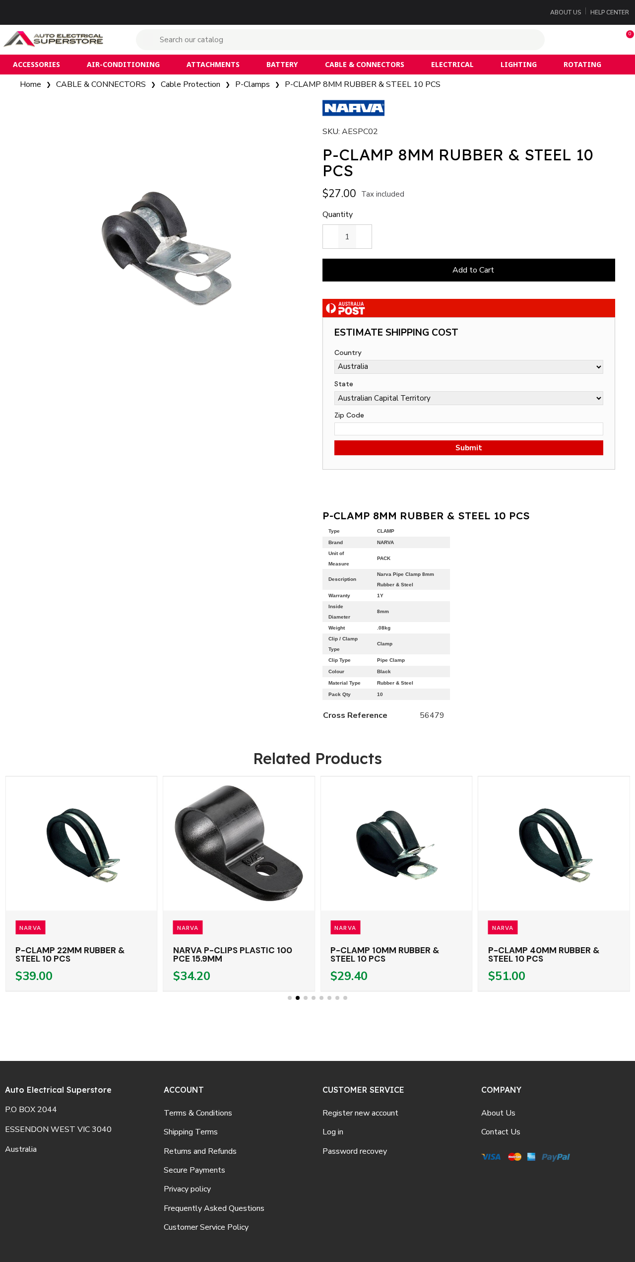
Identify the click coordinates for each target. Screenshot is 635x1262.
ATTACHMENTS (213, 64)
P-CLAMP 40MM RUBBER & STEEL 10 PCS (544, 954)
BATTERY (282, 64)
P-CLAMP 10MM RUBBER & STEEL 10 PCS (385, 954)
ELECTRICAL (452, 64)
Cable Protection (190, 84)
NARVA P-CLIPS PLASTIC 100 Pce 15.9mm (232, 954)
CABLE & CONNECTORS (364, 64)
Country (348, 352)
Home (30, 84)
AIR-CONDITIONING (123, 64)
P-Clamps (252, 84)
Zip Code (349, 415)
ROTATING (582, 64)
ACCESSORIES (36, 64)
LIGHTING (519, 64)
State (343, 383)
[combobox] (341, 40)
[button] (625, 40)
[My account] (582, 40)
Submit (468, 448)
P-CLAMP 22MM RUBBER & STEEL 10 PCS (70, 954)
